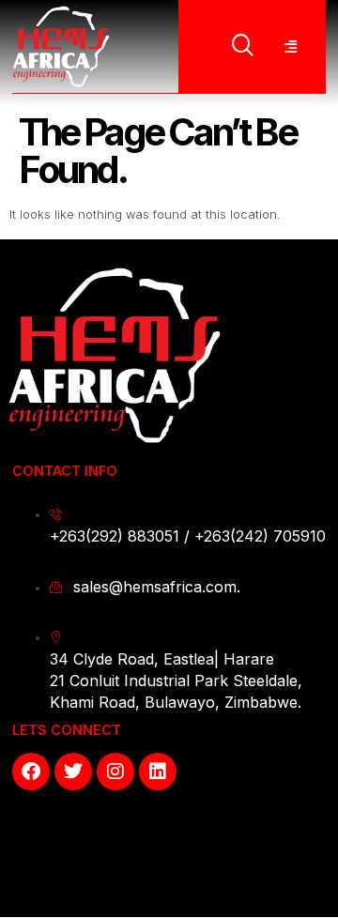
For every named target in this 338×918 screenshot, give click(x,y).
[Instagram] (115, 771)
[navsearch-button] (243, 47)
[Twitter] (73, 771)
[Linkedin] (158, 771)
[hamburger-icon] (290, 47)
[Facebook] (31, 771)
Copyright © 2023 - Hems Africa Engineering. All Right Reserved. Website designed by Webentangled (167, 859)
